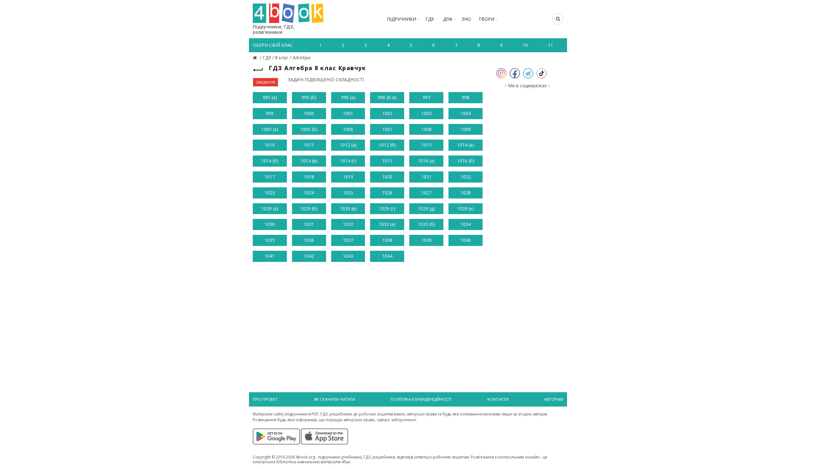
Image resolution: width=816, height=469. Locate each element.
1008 (426, 129)
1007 (387, 129)
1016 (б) (465, 161)
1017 (270, 177)
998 (466, 97)
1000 (309, 113)
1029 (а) (269, 209)
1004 (466, 113)
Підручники (401, 19)
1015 (387, 161)
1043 (348, 256)
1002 (387, 113)
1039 (426, 240)
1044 (387, 256)
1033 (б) (426, 224)
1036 (309, 240)
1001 (348, 113)
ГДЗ (430, 19)
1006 (348, 129)
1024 (309, 193)
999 (269, 113)
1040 (466, 240)
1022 (466, 177)
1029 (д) (426, 209)
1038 (387, 240)
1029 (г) (387, 209)
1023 (270, 193)
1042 (309, 256)
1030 (270, 224)
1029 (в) (348, 209)
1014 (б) (269, 161)
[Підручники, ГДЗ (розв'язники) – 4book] (256, 57)
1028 (466, 193)
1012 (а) (348, 145)
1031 (309, 224)
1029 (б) (308, 209)
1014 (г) (348, 161)
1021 (426, 177)
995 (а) (270, 97)
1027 (426, 193)
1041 (270, 256)
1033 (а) (387, 224)
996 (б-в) (387, 97)
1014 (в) (309, 161)
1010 (270, 145)
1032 (348, 224)
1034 (466, 224)
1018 (309, 177)
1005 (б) (308, 129)
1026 (387, 193)
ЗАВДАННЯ (265, 82)
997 (426, 97)
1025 (348, 193)
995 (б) (309, 97)
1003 (426, 113)
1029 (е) (465, 209)
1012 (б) (387, 145)
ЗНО (466, 19)
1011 (309, 145)
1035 (270, 240)
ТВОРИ (486, 19)
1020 (387, 177)
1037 (348, 240)
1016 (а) (426, 161)
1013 (426, 145)
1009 (466, 129)
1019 (348, 177)
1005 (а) (269, 129)
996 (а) (348, 97)
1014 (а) (465, 145)
